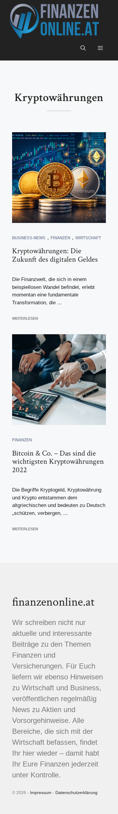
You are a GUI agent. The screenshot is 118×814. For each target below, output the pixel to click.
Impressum (40, 792)
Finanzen (60, 238)
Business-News (28, 238)
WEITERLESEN (25, 318)
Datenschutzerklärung (76, 792)
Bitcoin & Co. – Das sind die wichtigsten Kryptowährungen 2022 (58, 461)
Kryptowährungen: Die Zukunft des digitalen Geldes (55, 255)
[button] (83, 48)
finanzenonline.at (53, 602)
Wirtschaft (88, 238)
